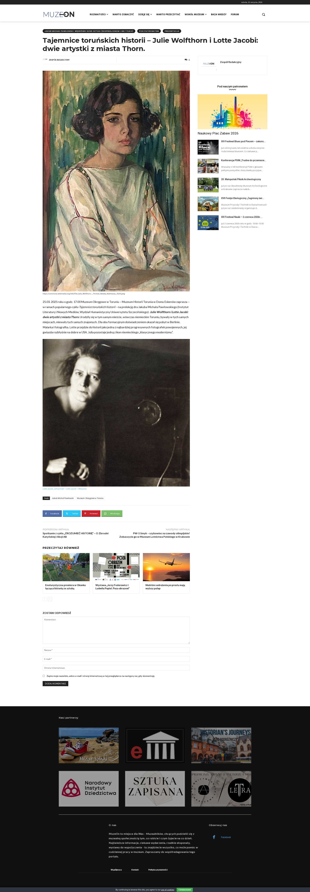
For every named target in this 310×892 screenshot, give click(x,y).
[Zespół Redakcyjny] (45, 59)
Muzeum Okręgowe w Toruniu (90, 498)
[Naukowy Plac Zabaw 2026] (232, 111)
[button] (263, 14)
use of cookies (167, 889)
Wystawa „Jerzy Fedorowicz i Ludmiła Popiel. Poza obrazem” (112, 587)
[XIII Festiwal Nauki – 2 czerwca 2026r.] (208, 222)
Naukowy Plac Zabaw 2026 (218, 133)
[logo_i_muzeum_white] (155, 745)
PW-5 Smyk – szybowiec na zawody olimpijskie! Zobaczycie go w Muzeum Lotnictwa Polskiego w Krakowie (154, 535)
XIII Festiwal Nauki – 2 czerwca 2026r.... (242, 217)
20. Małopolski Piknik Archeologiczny (241, 179)
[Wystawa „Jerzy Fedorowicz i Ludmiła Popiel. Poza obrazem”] (116, 567)
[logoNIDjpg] (89, 789)
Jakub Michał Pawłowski (63, 498)
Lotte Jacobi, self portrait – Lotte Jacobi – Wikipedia (65, 489)
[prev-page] (45, 599)
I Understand (185, 889)
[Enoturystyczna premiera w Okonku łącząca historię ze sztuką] (66, 567)
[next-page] (50, 599)
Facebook (226, 837)
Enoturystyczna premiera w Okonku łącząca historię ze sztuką (65, 587)
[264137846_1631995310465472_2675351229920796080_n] (221, 745)
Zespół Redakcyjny (59, 60)
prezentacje (172, 31)
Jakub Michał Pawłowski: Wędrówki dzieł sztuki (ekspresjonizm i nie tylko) (89, 31)
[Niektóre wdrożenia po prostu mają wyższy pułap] (166, 567)
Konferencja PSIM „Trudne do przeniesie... (243, 160)
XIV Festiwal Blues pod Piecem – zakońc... (243, 141)
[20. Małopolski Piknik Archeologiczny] (208, 185)
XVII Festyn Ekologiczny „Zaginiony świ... (242, 198)
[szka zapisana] (155, 789)
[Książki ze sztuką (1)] (221, 789)
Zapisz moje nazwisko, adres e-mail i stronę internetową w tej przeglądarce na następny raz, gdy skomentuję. (101, 676)
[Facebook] (214, 837)
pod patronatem (149, 31)
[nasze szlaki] (89, 745)
